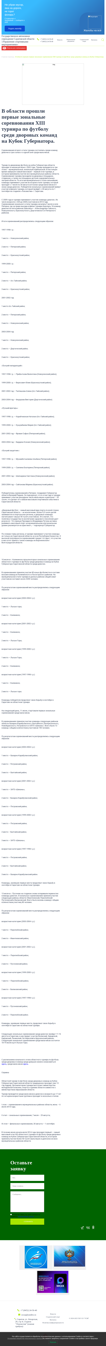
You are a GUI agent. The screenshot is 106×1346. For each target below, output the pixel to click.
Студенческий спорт (84, 40)
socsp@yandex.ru (28, 1315)
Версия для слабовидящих (16, 48)
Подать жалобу (14, 29)
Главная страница (8, 57)
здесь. (26, 1064)
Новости (59, 40)
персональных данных (26, 1216)
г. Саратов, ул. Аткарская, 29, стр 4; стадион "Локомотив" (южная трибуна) (26, 1322)
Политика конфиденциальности (53, 1323)
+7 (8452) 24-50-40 (46, 39)
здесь (4, 1064)
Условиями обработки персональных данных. (25, 1338)
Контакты (94, 40)
